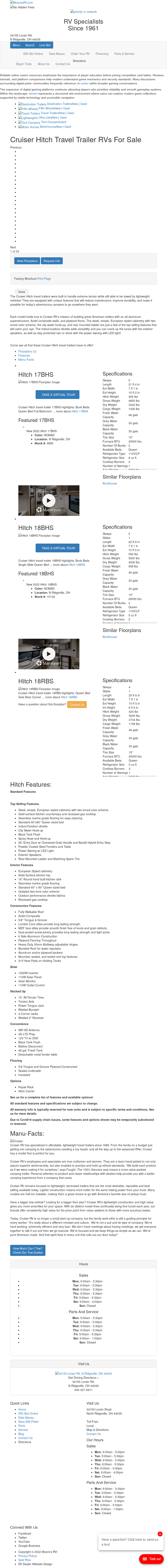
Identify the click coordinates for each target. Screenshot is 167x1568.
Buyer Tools (24, 64)
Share (21, 291)
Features (24, 355)
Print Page (44, 278)
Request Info (52, 261)
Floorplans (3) (27, 351)
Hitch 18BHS (77, 565)
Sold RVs (24, 1560)
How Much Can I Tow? (28, 1250)
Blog (21, 1434)
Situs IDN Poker (28, 1421)
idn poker (83, 83)
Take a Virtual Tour (58, 394)
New (75, 104)
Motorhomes (48, 126)
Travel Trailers (50, 113)
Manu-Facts (26, 359)
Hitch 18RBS (69, 697)
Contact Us (63, 64)
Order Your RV (80, 54)
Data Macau (57, 54)
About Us (43, 64)
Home (22, 1409)
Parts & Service (124, 54)
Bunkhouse (110, 483)
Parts (21, 1426)
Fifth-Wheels (47, 108)
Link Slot (45, 45)
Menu (18, 45)
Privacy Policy (27, 1556)
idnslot (33, 93)
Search (31, 45)
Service (23, 1430)
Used (83, 104)
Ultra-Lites (45, 117)
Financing (102, 54)
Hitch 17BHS (80, 411)
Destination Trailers (59, 104)
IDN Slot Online (33, 54)
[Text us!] (151, 1560)
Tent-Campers (50, 122)
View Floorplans (27, 261)
